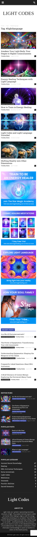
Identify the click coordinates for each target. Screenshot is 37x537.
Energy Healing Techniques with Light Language (17, 80)
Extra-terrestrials (6, 379)
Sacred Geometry (7, 486)
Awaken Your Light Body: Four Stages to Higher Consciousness (16, 52)
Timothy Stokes (5, 56)
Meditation (5, 478)
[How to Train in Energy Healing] (18, 96)
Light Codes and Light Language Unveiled (16, 134)
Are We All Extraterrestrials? (12, 334)
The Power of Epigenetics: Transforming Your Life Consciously (17, 344)
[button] (34, 2)
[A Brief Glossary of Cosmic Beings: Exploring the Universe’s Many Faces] (5, 442)
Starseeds (4, 481)
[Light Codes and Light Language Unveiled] (18, 122)
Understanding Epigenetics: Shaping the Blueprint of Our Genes (17, 354)
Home (2, 26)
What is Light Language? (20, 449)
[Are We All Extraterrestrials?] (5, 399)
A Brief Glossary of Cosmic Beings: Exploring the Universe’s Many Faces (16, 376)
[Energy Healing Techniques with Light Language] (18, 68)
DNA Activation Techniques (8, 76)
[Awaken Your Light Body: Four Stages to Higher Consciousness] (18, 40)
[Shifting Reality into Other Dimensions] (18, 150)
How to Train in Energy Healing (16, 107)
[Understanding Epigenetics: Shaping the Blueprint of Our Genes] (5, 419)
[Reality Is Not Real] (5, 433)
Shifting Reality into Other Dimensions (13, 162)
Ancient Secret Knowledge (8, 48)
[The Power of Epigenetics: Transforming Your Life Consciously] (5, 408)
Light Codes (5, 475)
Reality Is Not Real (18, 430)
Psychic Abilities (7, 484)
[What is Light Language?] (5, 452)
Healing (4, 466)
